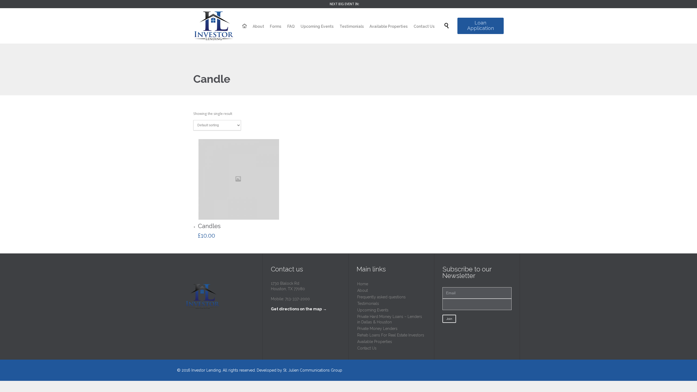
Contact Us (367, 348)
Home (362, 284)
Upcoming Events (373, 310)
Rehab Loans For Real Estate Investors (390, 335)
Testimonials (368, 303)
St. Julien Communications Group (312, 370)
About (362, 290)
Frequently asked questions (381, 297)
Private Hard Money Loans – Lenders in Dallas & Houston (389, 319)
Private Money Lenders (377, 328)
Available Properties (374, 341)
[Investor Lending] (213, 26)
